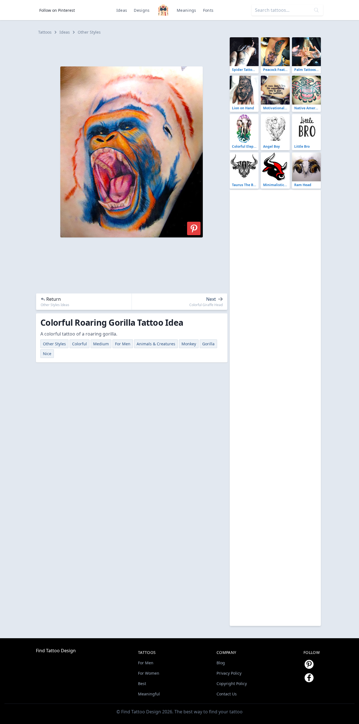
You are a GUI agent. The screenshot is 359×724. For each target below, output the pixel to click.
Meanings (186, 10)
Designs (141, 10)
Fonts (208, 10)
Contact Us (227, 694)
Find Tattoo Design (56, 650)
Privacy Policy (229, 673)
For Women (148, 673)
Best (142, 683)
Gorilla (208, 343)
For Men (122, 343)
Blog (221, 662)
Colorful (79, 343)
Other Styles (89, 32)
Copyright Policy (232, 683)
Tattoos (45, 32)
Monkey (188, 343)
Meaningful (149, 694)
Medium (101, 343)
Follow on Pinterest (57, 10)
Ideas (121, 10)
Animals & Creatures (156, 343)
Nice (47, 353)
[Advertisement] (134, 50)
